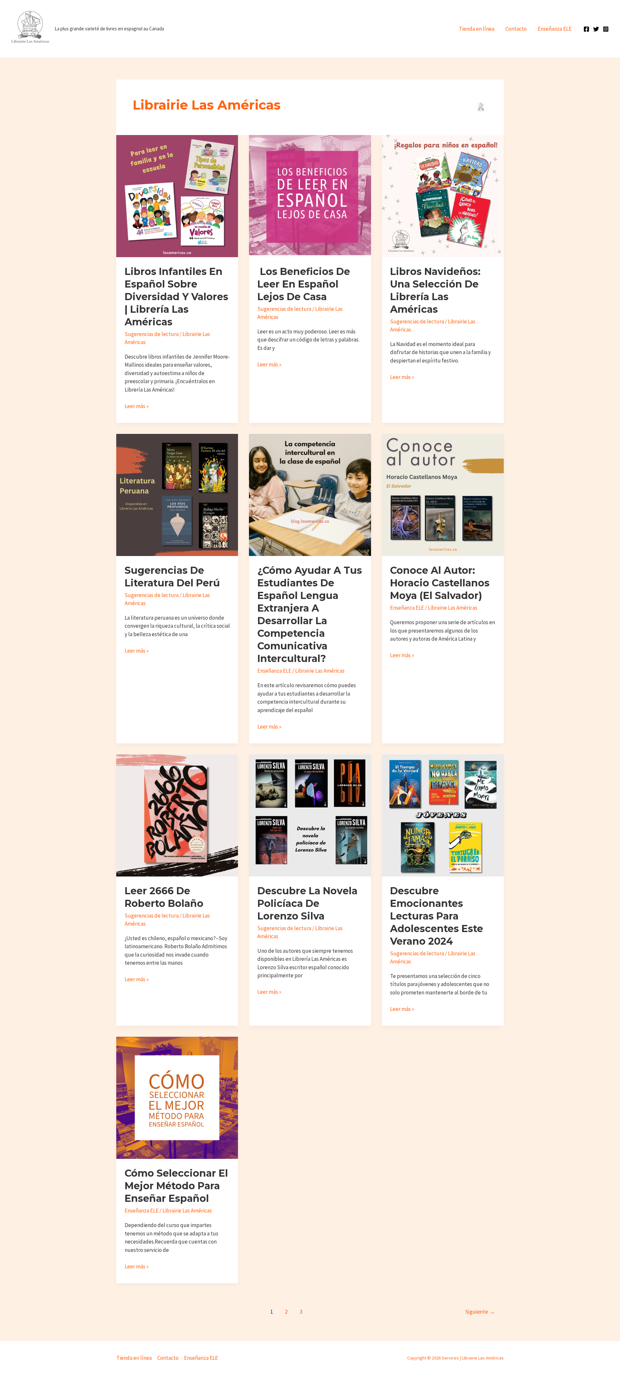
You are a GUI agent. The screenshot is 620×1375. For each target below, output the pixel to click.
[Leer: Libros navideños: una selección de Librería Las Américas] (443, 195)
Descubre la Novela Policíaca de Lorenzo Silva (307, 903)
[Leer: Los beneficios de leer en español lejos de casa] (310, 195)
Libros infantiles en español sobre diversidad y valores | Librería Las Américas (176, 297)
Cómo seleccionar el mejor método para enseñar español (176, 1185)
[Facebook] (586, 29)
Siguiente (480, 1311)
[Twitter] (596, 29)
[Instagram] (606, 29)
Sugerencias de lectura (152, 334)
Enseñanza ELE (555, 28)
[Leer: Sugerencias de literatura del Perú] (177, 494)
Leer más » (137, 406)
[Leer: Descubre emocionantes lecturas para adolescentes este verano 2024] (443, 814)
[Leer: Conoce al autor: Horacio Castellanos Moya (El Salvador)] (443, 494)
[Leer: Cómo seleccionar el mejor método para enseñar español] (177, 1097)
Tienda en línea (476, 28)
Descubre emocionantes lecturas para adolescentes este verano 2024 (436, 916)
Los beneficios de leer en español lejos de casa (303, 284)
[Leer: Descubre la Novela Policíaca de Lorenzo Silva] (310, 814)
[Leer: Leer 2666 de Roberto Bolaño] (177, 814)
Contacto (516, 28)
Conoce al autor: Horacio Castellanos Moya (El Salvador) (440, 583)
